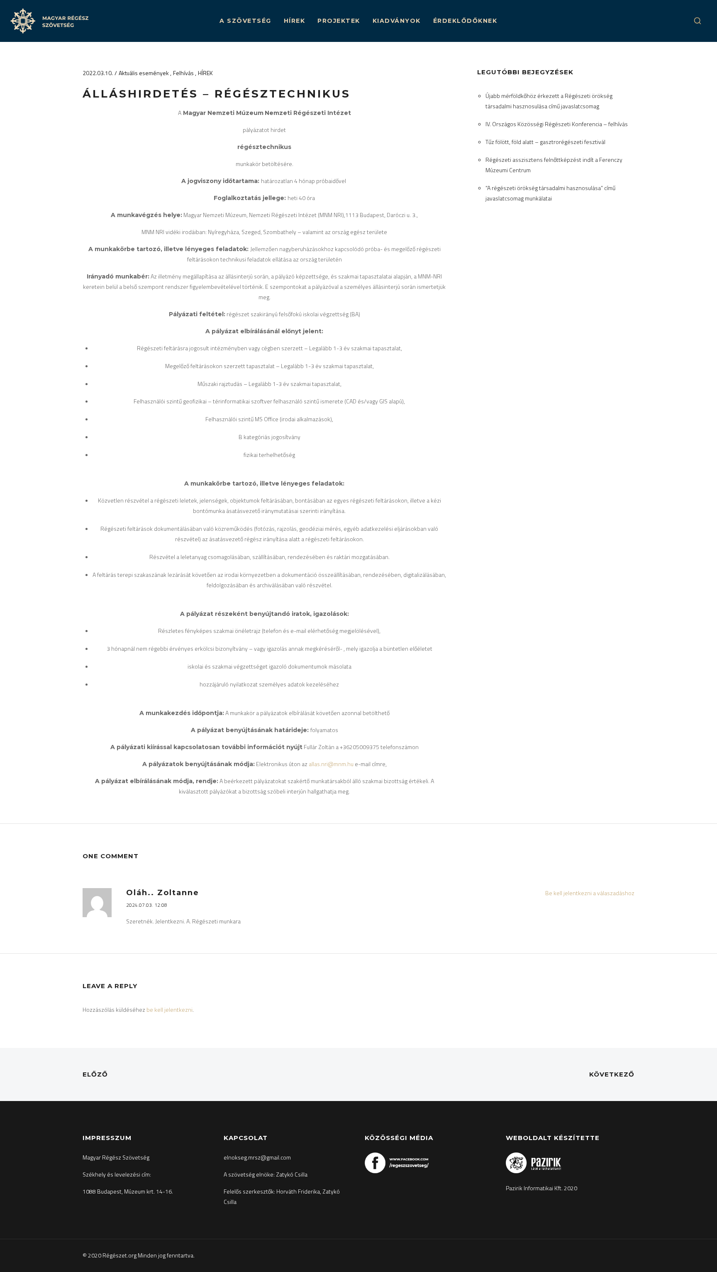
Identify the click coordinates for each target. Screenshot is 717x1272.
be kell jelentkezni (169, 1009)
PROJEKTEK (338, 20)
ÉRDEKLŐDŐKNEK (465, 20)
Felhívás (184, 72)
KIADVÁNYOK (397, 20)
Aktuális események (144, 72)
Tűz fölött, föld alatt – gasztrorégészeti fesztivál (545, 141)
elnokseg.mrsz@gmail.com (257, 1157)
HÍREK (294, 20)
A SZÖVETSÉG (245, 20)
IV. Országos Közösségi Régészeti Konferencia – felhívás (556, 124)
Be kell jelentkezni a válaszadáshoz (589, 893)
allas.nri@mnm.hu (331, 763)
